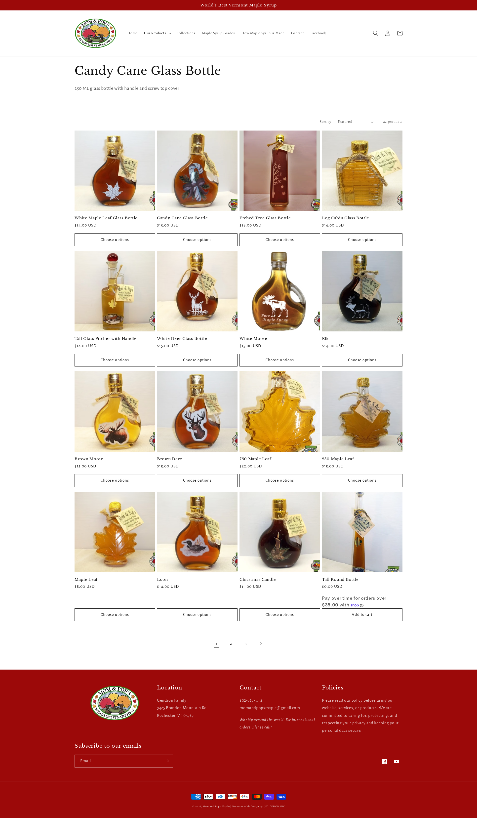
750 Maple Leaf (255, 458)
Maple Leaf (86, 579)
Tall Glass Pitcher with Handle (106, 338)
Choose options (115, 240)
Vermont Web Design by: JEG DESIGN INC (258, 806)
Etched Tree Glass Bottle (265, 218)
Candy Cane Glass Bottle (182, 218)
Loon (162, 579)
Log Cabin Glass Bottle (345, 218)
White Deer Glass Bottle (182, 338)
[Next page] (261, 644)
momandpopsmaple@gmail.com (269, 708)
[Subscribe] (167, 761)
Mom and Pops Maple (216, 806)
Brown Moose (89, 458)
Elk (325, 338)
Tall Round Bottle (340, 579)
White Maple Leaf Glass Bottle (106, 218)
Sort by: (326, 122)
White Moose (253, 338)
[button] (157, 33)
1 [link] (216, 643)
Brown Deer (169, 458)
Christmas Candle (257, 579)
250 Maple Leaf (338, 458)
